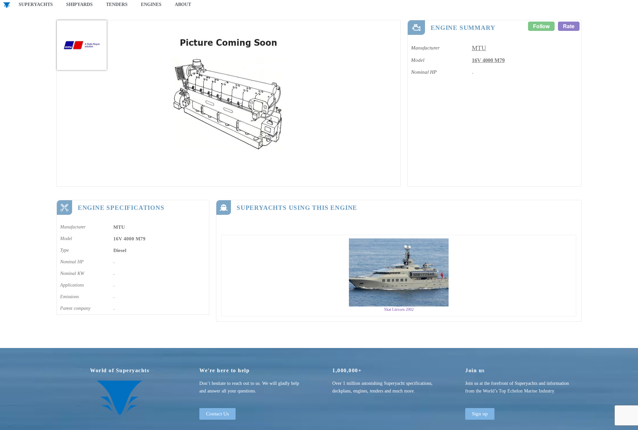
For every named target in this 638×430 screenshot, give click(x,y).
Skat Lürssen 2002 (399, 309)
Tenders (117, 4)
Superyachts (36, 4)
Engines (151, 4)
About (183, 4)
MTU (479, 47)
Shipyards (79, 4)
